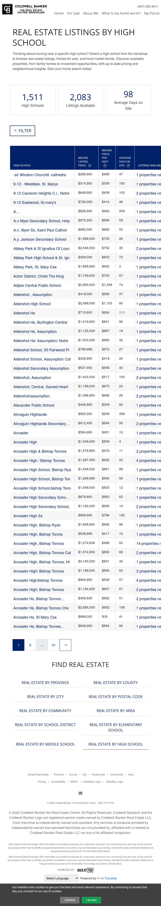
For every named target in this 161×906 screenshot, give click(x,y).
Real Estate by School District (45, 724)
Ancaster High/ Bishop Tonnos (38, 571)
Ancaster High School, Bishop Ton (41, 478)
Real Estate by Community (45, 710)
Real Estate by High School (115, 744)
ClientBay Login (92, 781)
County (73, 774)
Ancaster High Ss (28, 515)
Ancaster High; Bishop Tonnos (38, 589)
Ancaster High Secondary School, (41, 506)
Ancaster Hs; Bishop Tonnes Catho (37, 626)
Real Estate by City (45, 696)
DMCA (74, 781)
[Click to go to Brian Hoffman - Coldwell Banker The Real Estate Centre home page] (24, 8)
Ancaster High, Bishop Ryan (37, 524)
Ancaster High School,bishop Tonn (42, 488)
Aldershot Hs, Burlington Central (40, 322)
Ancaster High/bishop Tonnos (37, 580)
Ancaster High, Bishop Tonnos (38, 543)
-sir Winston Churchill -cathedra (39, 174)
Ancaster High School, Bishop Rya (42, 469)
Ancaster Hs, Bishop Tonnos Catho (37, 598)
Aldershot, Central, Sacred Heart (40, 386)
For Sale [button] (73, 13)
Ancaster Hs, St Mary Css (35, 617)
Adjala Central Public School (37, 285)
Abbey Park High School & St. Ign (41, 257)
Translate (111, 878)
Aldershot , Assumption (32, 294)
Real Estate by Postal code (116, 696)
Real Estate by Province (45, 682)
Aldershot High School (32, 303)
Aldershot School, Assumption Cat (42, 359)
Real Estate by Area (116, 710)
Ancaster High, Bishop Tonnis (38, 534)
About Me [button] (90, 13)
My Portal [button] (151, 13)
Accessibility (58, 781)
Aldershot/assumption (31, 395)
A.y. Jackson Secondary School (39, 239)
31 (54, 644)
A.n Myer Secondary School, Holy (41, 220)
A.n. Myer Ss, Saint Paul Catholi (40, 230)
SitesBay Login (114, 781)
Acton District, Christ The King (38, 276)
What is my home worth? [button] (121, 13)
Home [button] (59, 13)
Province (59, 774)
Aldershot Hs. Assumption (35, 331)
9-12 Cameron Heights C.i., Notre (41, 193)
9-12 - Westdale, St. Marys (35, 183)
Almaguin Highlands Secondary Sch (39, 423)
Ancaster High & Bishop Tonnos (39, 451)
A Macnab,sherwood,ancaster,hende (42, 211)
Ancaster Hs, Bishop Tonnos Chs (41, 607)
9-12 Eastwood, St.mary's (34, 202)
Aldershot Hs (24, 312)
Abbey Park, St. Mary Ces (35, 266)
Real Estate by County (115, 682)
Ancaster (20, 432)
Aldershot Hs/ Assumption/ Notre (40, 340)
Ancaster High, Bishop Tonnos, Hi (41, 561)
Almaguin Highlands (30, 414)
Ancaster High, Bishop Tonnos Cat (42, 552)
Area (131, 774)
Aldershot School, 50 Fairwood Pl (41, 349)
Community (116, 774)
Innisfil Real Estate (38, 774)
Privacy (42, 781)
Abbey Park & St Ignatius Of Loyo (41, 248)
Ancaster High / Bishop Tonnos (39, 460)
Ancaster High (25, 442)
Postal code (98, 774)
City (84, 774)
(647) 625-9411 (148, 6)
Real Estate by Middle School (45, 744)
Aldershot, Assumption (32, 377)
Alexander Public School (33, 405)
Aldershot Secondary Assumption (41, 368)
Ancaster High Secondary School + (41, 497)
